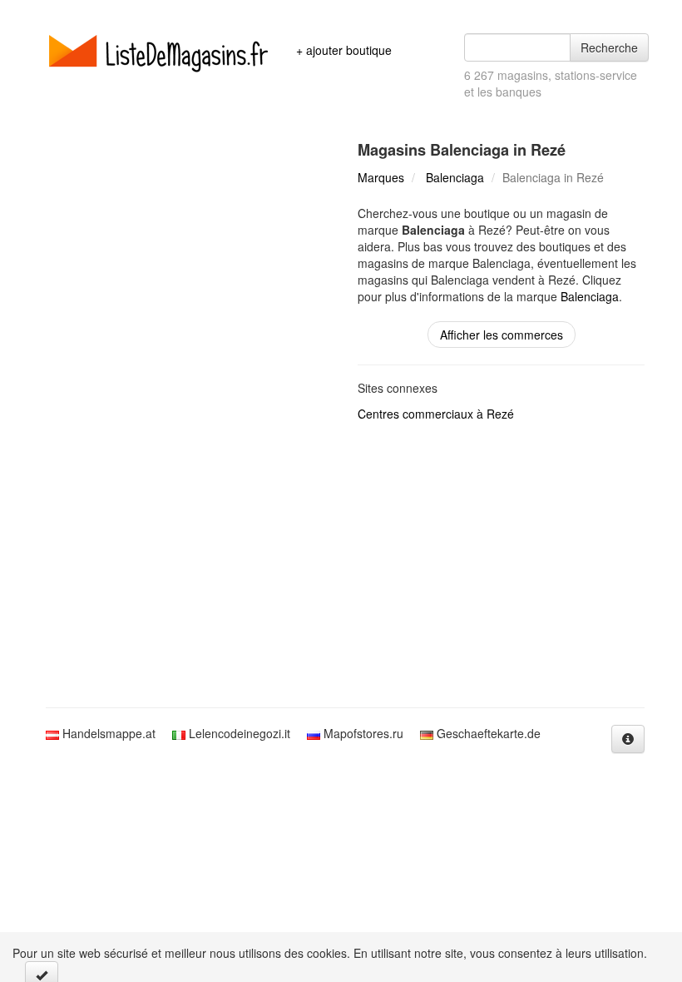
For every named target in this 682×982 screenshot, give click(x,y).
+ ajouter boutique (344, 50)
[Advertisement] (341, 565)
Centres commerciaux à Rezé (436, 413)
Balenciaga (455, 177)
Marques (381, 177)
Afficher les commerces (501, 334)
